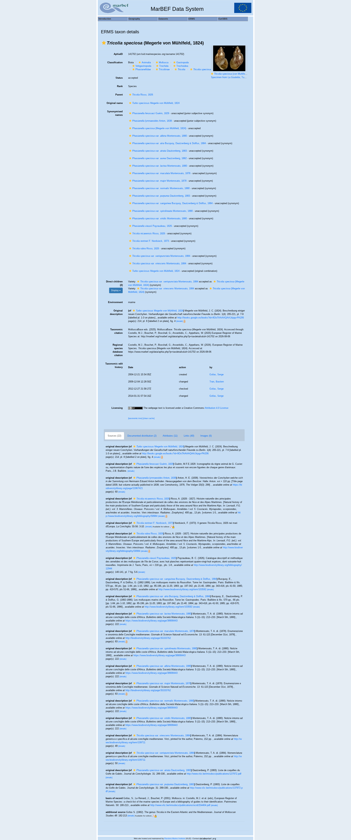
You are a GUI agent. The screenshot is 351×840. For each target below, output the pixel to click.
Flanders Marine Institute (174, 838)
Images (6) (206, 435)
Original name (115, 103)
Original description (116, 312)
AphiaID (118, 54)
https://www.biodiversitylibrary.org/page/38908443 (151, 620)
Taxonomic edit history (114, 365)
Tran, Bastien (217, 381)
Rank (120, 86)
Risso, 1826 (142, 94)
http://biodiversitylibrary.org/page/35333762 (148, 638)
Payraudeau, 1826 (152, 226)
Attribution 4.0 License (216, 408)
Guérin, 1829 (150, 113)
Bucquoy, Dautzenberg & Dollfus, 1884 (169, 143)
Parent (119, 94)
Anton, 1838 (152, 120)
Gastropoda (182, 62)
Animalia (146, 62)
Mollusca (163, 62)
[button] (104, 43)
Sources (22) (114, 435)
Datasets (163, 19)
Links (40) (189, 435)
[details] (179, 321)
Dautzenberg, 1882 (159, 158)
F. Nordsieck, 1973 (150, 241)
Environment (115, 302)
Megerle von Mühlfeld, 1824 (156, 103)
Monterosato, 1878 (161, 173)
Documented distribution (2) (141, 435)
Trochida (163, 66)
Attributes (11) (170, 435)
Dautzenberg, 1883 (159, 150)
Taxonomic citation (116, 331)
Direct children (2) (114, 283)
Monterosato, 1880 (159, 135)
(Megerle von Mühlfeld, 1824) (159, 128)
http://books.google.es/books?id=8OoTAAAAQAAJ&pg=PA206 (210, 317)
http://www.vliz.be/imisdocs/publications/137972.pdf (214, 773)
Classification (115, 62)
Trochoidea (182, 66)
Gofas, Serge (217, 374)
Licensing (117, 408)
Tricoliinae (164, 69)
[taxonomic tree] (135, 418)
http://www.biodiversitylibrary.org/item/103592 (182, 589)
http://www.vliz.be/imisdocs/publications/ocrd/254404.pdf (180, 805)
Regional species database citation (118, 350)
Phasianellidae (143, 69)
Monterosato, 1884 (161, 256)
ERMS (191, 19)
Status (119, 77)
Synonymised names (115, 113)
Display (115, 290)
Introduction (105, 19)
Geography (134, 19)
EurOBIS (222, 19)
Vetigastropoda (143, 66)
